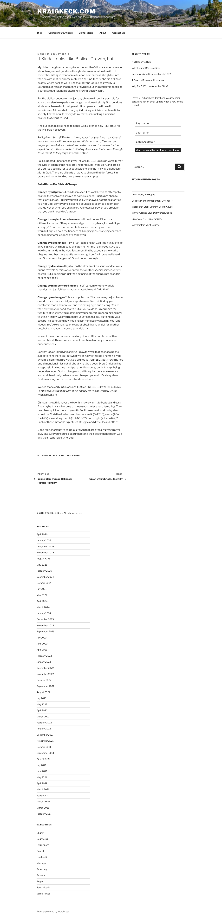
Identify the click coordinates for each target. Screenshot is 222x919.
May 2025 (42, 564)
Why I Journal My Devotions (146, 68)
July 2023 (42, 637)
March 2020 (43, 801)
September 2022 (45, 686)
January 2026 (44, 540)
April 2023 (42, 649)
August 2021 (43, 759)
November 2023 (45, 625)
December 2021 (45, 734)
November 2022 (45, 674)
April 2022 (42, 710)
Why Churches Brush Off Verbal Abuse (152, 212)
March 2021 (43, 789)
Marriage (41, 863)
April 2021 (42, 783)
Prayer (40, 881)
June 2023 (42, 643)
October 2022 (44, 680)
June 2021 (42, 771)
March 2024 (43, 607)
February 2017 (44, 813)
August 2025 (43, 558)
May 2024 (42, 595)
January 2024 (44, 613)
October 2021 (44, 747)
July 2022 (41, 698)
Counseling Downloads (60, 32)
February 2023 (44, 655)
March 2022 (43, 716)
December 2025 (45, 546)
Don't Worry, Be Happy (143, 194)
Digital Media (86, 32)
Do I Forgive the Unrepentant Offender (151, 200)
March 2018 (43, 807)
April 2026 (42, 534)
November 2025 (45, 552)
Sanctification (69, 455)
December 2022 (45, 668)
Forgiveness (43, 844)
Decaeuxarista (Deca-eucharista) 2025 (152, 74)
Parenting (42, 869)
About (102, 32)
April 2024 (42, 601)
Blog (39, 32)
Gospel (40, 851)
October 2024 (44, 582)
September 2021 (45, 753)
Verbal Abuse (43, 893)
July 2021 (41, 765)
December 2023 (45, 619)
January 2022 (44, 728)
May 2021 (42, 777)
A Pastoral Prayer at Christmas (148, 80)
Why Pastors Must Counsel (146, 224)
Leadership (42, 857)
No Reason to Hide (141, 61)
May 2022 (42, 704)
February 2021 (44, 795)
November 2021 (45, 740)
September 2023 (45, 631)
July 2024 (42, 588)
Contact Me (118, 32)
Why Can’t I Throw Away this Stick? (150, 86)
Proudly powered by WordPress (53, 911)
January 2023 (44, 661)
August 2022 (43, 692)
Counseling (50, 455)
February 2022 (44, 722)
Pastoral (41, 875)
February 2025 (44, 570)
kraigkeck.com (66, 11)
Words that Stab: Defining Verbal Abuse (152, 206)
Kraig (65, 54)
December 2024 (45, 576)
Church (40, 832)
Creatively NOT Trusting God (146, 218)
